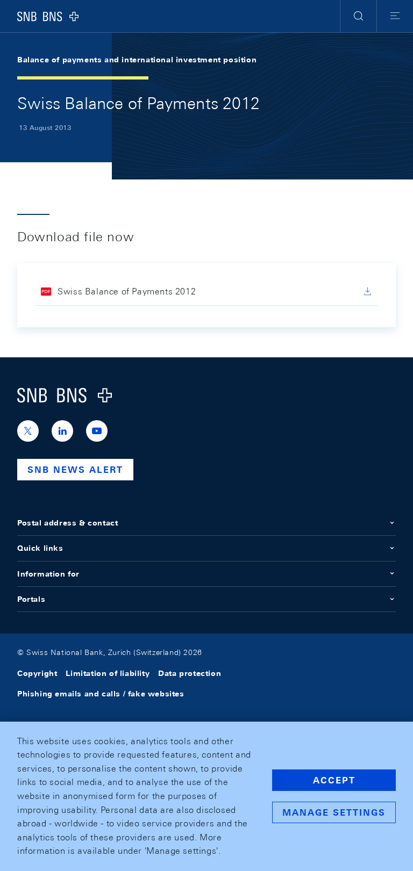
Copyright (37, 673)
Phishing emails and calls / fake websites (100, 694)
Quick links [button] (40, 548)
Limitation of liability (107, 673)
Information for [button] (48, 574)
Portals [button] (31, 599)
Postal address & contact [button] (67, 523)
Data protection (189, 673)
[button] (358, 16)
